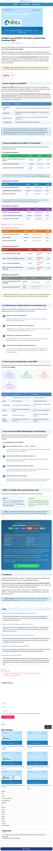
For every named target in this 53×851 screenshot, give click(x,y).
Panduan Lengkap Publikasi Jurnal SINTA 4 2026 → (34, 600)
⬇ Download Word (38, 187)
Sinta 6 (3, 821)
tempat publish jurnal (22, 134)
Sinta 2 (3, 812)
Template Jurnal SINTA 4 (11, 228)
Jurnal (5, 669)
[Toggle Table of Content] (11, 76)
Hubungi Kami (36, 4)
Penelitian (3, 803)
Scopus (3, 807)
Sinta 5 (3, 818)
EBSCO (3, 791)
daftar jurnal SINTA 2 (42, 200)
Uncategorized (5, 825)
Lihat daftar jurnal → (37, 237)
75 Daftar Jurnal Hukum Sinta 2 (11, 675)
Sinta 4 (3, 816)
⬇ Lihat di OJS (40, 163)
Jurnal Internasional (6, 798)
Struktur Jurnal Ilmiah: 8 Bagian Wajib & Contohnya (38, 766)
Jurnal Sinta (6, 671)
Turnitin (3, 823)
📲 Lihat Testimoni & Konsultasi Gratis (26, 565)
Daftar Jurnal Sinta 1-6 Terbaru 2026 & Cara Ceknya (12, 766)
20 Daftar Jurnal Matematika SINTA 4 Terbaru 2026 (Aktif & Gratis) (21, 673)
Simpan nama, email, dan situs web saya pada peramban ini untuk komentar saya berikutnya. (21, 713)
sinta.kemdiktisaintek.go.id (26, 318)
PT (2, 805)
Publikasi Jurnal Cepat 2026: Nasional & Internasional (12, 785)
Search (3, 724)
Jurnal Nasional (25, 4)
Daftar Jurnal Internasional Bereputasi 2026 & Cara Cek (39, 746)
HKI (2, 794)
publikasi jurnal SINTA (24, 557)
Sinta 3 (3, 814)
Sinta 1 (3, 809)
